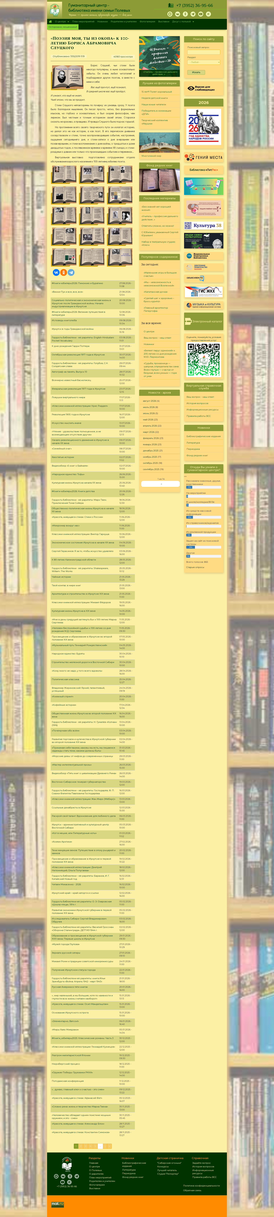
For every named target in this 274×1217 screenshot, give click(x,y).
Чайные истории (61, 576)
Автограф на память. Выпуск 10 (69, 371)
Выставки (163, 21)
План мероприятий (83, 21)
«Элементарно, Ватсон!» (65, 1021)
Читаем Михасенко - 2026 (66, 884)
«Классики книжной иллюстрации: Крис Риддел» (80, 406)
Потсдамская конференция (68, 1081)
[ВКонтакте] (56, 272)
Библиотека (204, 169)
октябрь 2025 (150, 463)
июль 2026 (149, 407)
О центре (60, 21)
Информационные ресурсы (202, 409)
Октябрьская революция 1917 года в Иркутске (78, 354)
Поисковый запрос (198, 47)
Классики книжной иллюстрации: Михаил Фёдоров (81, 602)
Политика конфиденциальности (201, 1185)
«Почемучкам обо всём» (65, 730)
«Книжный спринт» (62, 696)
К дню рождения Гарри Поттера (70, 346)
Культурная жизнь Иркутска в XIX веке (74, 611)
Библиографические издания (204, 436)
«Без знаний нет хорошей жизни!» (156, 208)
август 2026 (149, 401)
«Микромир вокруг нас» (65, 525)
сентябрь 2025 (151, 469)
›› (161, 483)
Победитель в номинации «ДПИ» (156, 112)
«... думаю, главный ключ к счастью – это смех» (78, 1089)
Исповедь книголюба (64, 320)
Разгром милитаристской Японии (71, 1055)
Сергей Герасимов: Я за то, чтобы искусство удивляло (82, 551)
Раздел (191, 57)
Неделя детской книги (155, 98)
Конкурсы (163, 1166)
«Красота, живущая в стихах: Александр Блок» (78, 1123)
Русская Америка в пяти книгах (70, 987)
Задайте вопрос (201, 1163)
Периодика (193, 449)
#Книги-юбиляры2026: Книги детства (73, 491)
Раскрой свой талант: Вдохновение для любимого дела (84, 816)
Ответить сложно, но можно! (159, 74)
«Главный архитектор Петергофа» (156, 309)
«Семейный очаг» (62, 448)
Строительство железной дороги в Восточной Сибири (83, 662)
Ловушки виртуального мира (68, 397)
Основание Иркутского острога (70, 1012)
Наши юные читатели (154, 104)
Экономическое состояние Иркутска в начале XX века (83, 542)
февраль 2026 (151, 438)
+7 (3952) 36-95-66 (194, 5)
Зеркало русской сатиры (66, 952)
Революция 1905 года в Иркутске (71, 414)
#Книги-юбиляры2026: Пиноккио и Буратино (77, 283)
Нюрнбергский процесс (66, 1064)
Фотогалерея (147, 21)
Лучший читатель (167, 1170)
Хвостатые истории (63, 457)
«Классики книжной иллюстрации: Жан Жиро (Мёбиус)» (83, 799)
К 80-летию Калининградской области (74, 559)
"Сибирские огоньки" (169, 1163)
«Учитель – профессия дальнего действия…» (160, 218)
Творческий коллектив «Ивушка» (155, 122)
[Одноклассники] (63, 272)
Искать (196, 72)
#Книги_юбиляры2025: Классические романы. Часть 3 (82, 1038)
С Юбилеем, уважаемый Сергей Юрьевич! (160, 234)
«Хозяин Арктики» (62, 841)
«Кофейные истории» (64, 705)
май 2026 (148, 419)
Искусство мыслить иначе (66, 423)
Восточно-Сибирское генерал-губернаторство (79, 781)
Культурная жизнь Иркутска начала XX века (76, 482)
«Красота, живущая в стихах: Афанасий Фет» (77, 1098)
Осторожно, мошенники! (63, 27)
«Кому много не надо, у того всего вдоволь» (77, 670)
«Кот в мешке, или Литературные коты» (74, 833)
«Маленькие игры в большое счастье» (160, 274)
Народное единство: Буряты (68, 653)
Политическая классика (65, 679)
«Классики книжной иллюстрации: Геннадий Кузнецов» (83, 1046)
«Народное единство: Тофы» (68, 474)
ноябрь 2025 (150, 457)
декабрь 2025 (151, 450)
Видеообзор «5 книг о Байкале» (70, 465)
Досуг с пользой (181, 21)
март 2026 (148, 432)
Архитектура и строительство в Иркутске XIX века (80, 593)
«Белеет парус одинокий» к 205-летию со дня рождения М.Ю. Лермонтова (160, 353)
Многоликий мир (151, 155)
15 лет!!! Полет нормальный (157, 91)
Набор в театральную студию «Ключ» (158, 243)
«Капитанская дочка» (156, 291)
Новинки (102, 21)
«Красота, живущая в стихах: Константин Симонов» (81, 1132)
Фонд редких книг (197, 455)
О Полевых (95, 1170)
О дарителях (96, 1173)
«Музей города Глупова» (66, 944)
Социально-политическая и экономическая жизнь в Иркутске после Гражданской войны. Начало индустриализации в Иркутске (81, 303)
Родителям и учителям (124, 21)
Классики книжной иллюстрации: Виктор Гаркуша (80, 534)
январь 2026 (150, 444)
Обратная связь (192, 1190)
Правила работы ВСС (199, 416)
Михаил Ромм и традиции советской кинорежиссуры (82, 961)
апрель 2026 (150, 425)
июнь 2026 (149, 413)
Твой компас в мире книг (66, 585)
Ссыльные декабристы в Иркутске (71, 807)
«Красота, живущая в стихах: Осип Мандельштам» (80, 1004)
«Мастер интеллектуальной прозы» (72, 764)
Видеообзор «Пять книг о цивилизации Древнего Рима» (84, 773)
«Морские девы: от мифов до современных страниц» (82, 756)
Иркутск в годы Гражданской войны (73, 329)
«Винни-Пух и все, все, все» (67, 291)
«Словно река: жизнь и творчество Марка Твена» (80, 1106)
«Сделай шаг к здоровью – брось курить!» (159, 300)
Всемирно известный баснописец (71, 380)
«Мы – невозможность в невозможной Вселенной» (159, 284)
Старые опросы (195, 567)
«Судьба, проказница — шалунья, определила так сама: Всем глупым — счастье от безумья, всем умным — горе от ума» (161, 370)
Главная (50, 21)
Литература (193, 442)
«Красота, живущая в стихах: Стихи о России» (77, 517)
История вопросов (197, 403)
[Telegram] (71, 272)
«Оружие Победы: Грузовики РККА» (72, 1072)
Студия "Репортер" (168, 1173)
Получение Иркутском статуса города (73, 970)
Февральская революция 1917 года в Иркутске (78, 388)
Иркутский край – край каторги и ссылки (75, 893)
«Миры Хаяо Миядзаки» (65, 1029)
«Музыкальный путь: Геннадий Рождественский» (79, 645)
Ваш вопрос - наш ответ (157, 337)
